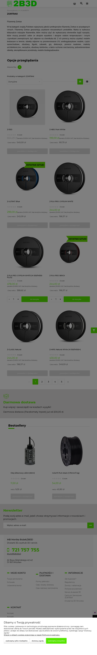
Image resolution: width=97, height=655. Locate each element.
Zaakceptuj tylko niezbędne (16, 641)
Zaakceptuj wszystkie (56, 641)
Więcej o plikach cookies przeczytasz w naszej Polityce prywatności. (32, 635)
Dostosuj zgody (38, 641)
